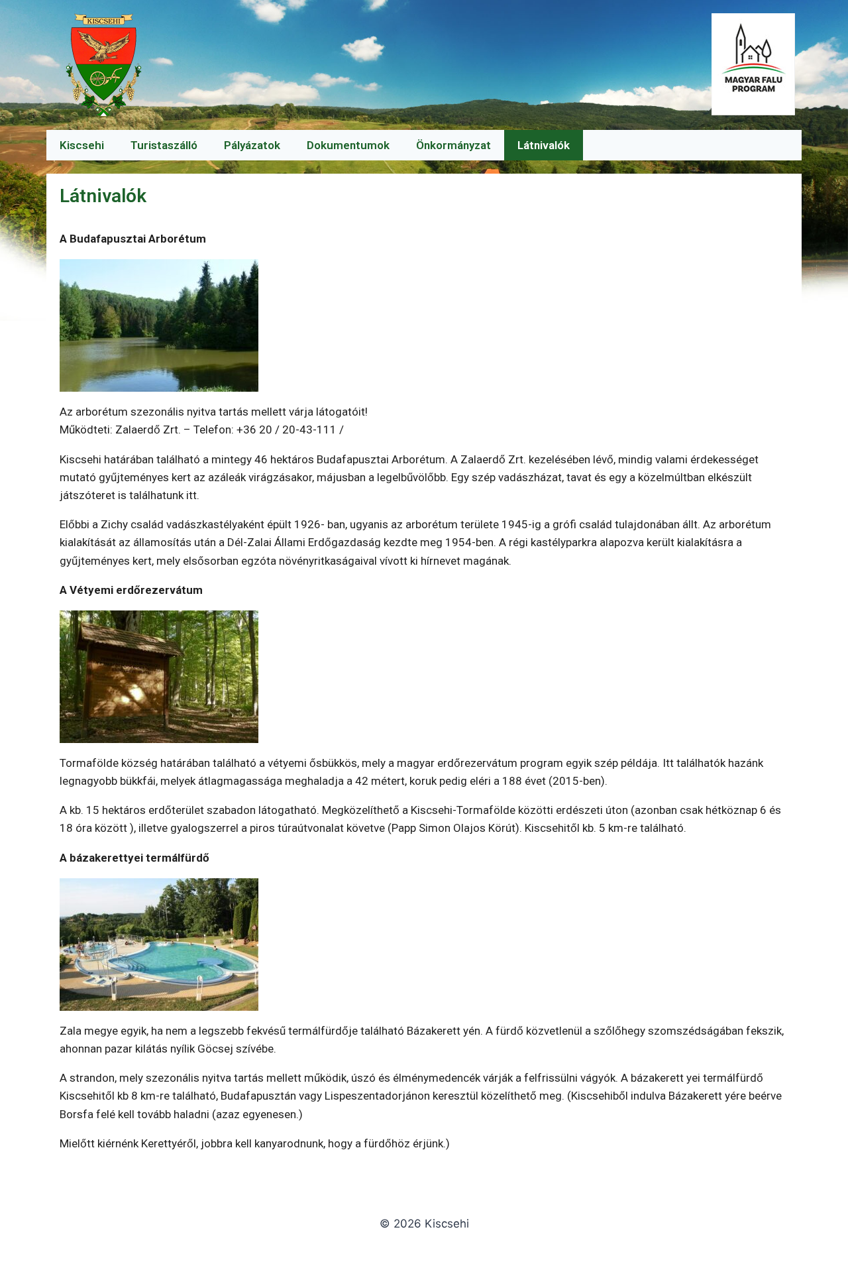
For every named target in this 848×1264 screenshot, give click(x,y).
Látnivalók (543, 145)
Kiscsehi (82, 145)
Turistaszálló (164, 145)
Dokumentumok (348, 145)
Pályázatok (252, 145)
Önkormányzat (453, 145)
